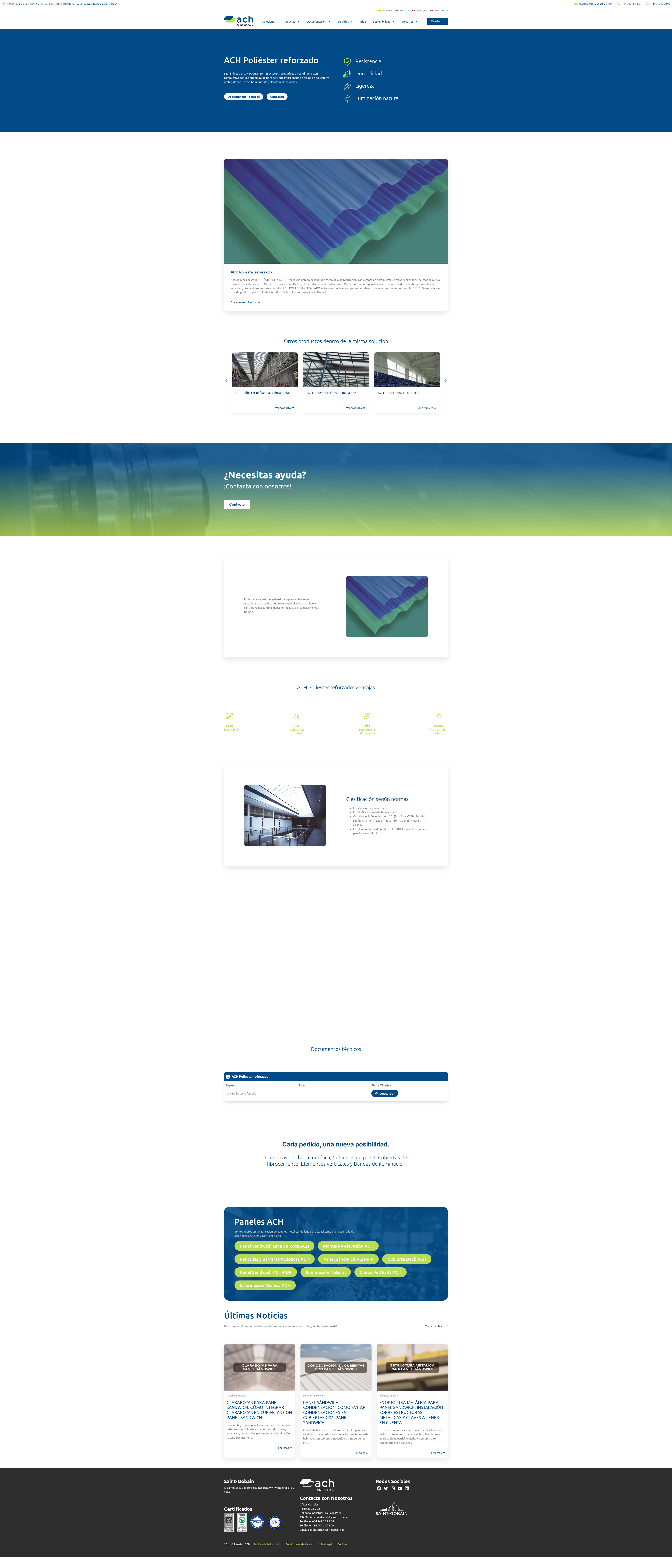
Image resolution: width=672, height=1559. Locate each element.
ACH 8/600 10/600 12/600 (396, 392)
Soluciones (269, 21)
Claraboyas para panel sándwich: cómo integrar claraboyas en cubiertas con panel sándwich (259, 1410)
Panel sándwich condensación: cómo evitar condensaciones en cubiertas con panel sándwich (334, 1412)
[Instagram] (393, 1488)
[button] (226, 380)
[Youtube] (400, 1488)
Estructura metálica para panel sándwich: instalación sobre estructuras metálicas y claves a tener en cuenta (411, 1412)
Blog (363, 21)
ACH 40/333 (315, 392)
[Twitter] (386, 1488)
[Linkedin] (407, 1488)
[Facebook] (379, 1488)
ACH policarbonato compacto (256, 392)
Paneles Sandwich (236, 1395)
